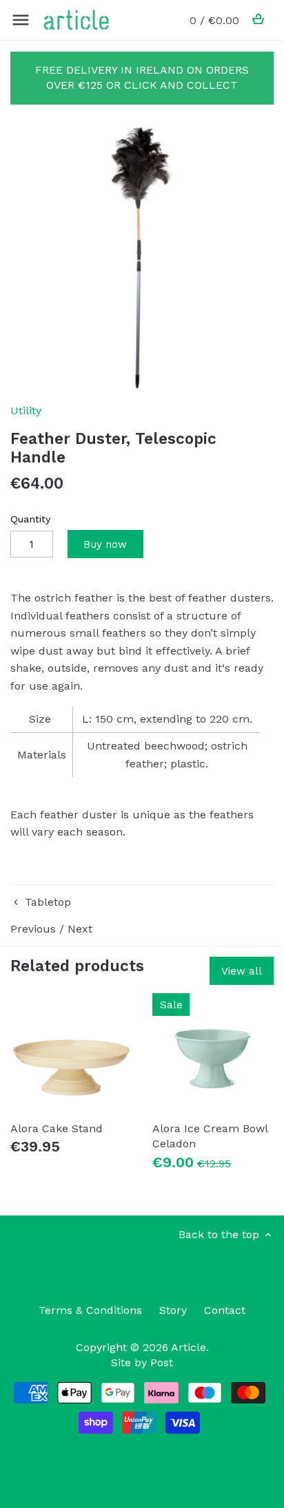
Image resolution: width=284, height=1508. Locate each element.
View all (241, 971)
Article (188, 1347)
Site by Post (142, 1362)
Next (80, 928)
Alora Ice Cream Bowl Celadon (209, 1136)
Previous (33, 928)
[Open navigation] (20, 20)
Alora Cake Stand (56, 1128)
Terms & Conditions (90, 1310)
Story (173, 1310)
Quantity (30, 518)
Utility (25, 410)
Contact (224, 1310)
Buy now (105, 544)
